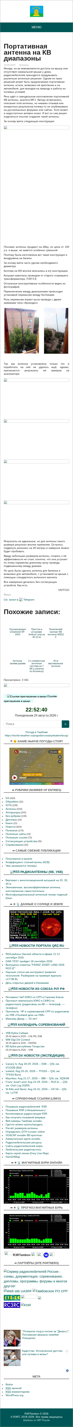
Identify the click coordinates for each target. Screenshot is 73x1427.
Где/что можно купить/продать (24, 1124)
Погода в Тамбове (36, 732)
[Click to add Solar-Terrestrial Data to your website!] (36, 926)
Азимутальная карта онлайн (23, 1138)
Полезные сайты (16, 834)
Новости (11, 826)
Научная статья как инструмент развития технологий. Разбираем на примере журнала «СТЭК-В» (33, 976)
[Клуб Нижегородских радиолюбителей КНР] (26, 1305)
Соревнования (15, 844)
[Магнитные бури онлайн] (36, 1186)
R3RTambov (32, 1413)
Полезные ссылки (16, 837)
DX (7, 798)
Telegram (28, 599)
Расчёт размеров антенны (22, 1128)
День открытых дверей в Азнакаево (27, 983)
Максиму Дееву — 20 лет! (21, 1018)
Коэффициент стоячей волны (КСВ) (28, 862)
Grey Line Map (39, 1153)
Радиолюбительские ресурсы (24, 1142)
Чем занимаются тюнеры (21, 865)
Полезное (12, 830)
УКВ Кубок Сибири (17, 1033)
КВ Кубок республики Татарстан (25, 1046)
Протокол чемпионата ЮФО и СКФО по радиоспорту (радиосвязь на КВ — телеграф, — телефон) (35, 1004)
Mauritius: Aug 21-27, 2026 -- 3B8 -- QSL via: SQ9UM (37, 1078)
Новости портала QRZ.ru (41, 945)
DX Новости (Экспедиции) (42, 1055)
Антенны (24, 65)
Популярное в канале (19, 858)
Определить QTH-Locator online (25, 1131)
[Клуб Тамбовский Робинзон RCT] (12, 1305)
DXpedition (12, 801)
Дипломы (11, 819)
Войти (9, 1384)
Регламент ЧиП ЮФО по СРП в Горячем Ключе (35, 997)
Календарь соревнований (41, 1024)
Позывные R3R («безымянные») (25, 1110)
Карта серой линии (17, 1153)
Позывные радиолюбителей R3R (26, 1106)
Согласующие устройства (21, 841)
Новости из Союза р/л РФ (42, 988)
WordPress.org (14, 1395)
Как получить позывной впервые (25, 1117)
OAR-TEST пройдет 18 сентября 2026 (29, 961)
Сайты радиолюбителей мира (24, 1146)
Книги (9, 823)
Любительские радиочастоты (23, 1149)
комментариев (17, 1391)
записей (14, 1388)
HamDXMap (13, 1156)
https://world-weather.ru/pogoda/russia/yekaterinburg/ (36, 735)
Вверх (7, 594)
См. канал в (11, 599)
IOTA (9, 805)
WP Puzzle (43, 1420)
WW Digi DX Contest (18, 1039)
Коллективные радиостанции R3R (26, 1113)
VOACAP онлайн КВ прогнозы (24, 1135)
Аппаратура (13, 812)
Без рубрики (13, 816)
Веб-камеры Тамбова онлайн (24, 1121)
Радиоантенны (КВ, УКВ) (41, 872)
